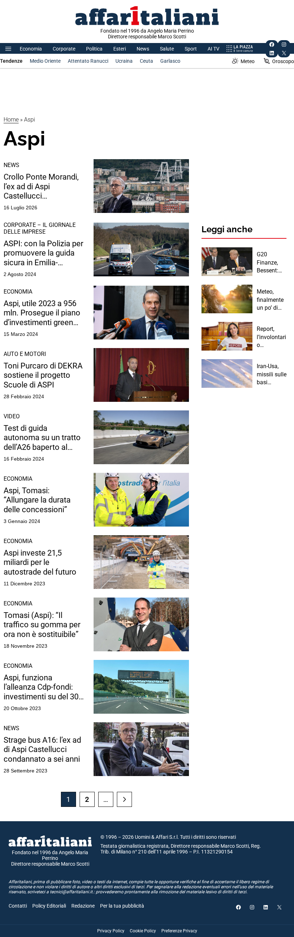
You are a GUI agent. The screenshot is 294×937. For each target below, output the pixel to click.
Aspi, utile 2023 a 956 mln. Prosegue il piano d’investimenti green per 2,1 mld (42, 313)
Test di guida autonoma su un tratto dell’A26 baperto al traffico (42, 438)
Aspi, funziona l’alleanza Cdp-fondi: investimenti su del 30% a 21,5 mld (44, 687)
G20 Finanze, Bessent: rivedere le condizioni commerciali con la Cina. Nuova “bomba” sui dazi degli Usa (271, 263)
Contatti (18, 906)
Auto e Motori (25, 354)
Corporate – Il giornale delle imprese (40, 228)
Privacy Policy (110, 930)
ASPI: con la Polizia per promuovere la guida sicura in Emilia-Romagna (43, 253)
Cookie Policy (143, 930)
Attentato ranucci (88, 61)
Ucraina (124, 61)
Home (11, 119)
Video (12, 416)
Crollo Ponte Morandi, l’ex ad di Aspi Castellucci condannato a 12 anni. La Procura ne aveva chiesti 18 (42, 186)
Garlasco (170, 61)
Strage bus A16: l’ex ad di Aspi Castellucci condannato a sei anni (42, 750)
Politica (94, 49)
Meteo (248, 61)
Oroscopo (283, 61)
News (143, 49)
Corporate (64, 49)
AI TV (213, 49)
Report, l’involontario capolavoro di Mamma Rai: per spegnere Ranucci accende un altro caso (271, 337)
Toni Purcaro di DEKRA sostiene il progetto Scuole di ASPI (43, 375)
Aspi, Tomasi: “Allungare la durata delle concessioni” (37, 500)
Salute (167, 49)
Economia (31, 49)
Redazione (83, 906)
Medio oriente (45, 61)
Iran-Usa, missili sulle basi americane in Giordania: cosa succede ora (271, 374)
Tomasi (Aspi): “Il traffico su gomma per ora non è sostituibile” (42, 625)
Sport (191, 49)
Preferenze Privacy (179, 930)
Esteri (119, 49)
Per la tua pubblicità (122, 906)
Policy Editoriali (49, 906)
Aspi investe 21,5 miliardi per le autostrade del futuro (40, 562)
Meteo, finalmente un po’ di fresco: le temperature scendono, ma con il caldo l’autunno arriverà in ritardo (270, 300)
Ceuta (146, 61)
